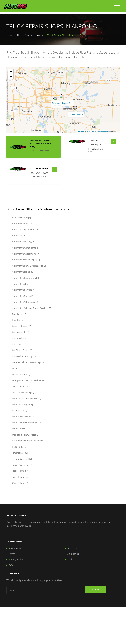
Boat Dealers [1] (19, 314)
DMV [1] (16, 368)
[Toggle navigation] (117, 7)
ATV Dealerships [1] (21, 217)
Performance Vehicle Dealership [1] (29, 440)
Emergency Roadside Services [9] (28, 380)
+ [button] (11, 71)
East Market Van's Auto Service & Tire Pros (40, 143)
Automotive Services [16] (24, 289)
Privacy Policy (15, 559)
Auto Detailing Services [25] (25, 229)
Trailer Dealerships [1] (22, 464)
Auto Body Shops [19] (22, 223)
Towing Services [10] (22, 458)
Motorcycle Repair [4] (22, 404)
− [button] (11, 76)
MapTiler (90, 131)
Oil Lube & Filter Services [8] (25, 434)
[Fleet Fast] (55, 98)
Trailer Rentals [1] (20, 470)
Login (70, 559)
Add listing (73, 553)
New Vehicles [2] (20, 428)
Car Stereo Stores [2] (22, 350)
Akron (39, 35)
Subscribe (95, 589)
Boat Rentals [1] (19, 320)
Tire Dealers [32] (20, 452)
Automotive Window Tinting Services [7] (31, 308)
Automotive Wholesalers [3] (25, 301)
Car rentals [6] (19, 338)
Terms (11, 553)
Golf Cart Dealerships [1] (23, 392)
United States (24, 35)
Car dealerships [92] (21, 332)
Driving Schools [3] (21, 374)
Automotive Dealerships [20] (26, 259)
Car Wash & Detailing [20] (24, 356)
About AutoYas (16, 548)
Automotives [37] (20, 283)
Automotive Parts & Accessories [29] (29, 265)
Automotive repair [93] (23, 271)
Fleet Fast (94, 140)
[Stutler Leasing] (75, 108)
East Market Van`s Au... (62, 103)
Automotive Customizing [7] (25, 253)
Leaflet (81, 131)
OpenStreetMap (102, 131)
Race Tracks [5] (19, 446)
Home (9, 35)
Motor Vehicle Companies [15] (26, 422)
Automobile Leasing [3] (23, 241)
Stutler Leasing (76, 114)
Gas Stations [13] (20, 386)
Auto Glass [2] (18, 235)
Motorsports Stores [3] (23, 416)
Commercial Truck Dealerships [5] (28, 362)
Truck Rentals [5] (20, 476)
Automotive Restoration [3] (25, 277)
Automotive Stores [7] (22, 295)
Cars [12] (16, 344)
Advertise (72, 548)
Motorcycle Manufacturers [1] (26, 398)
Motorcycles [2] (19, 410)
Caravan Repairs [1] (21, 326)
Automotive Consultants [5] (25, 247)
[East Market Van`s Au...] (61, 96)
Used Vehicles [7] (20, 482)
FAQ (10, 565)
